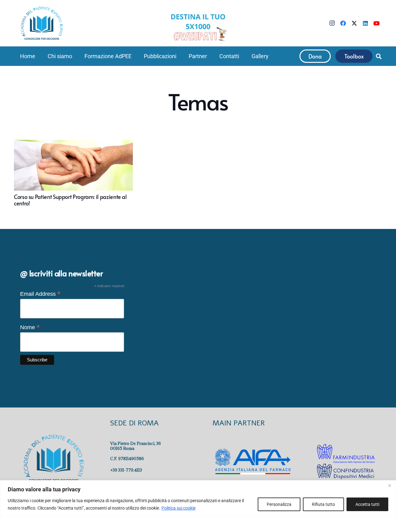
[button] (75, 56)
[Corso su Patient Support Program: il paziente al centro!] (73, 173)
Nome (30, 327)
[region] (198, 498)
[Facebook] (343, 23)
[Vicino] (389, 485)
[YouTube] (376, 23)
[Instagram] (332, 23)
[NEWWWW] (198, 26)
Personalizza (279, 504)
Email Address (40, 294)
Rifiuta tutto (323, 504)
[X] (354, 23)
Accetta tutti (367, 504)
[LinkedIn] (365, 23)
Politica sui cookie (178, 508)
